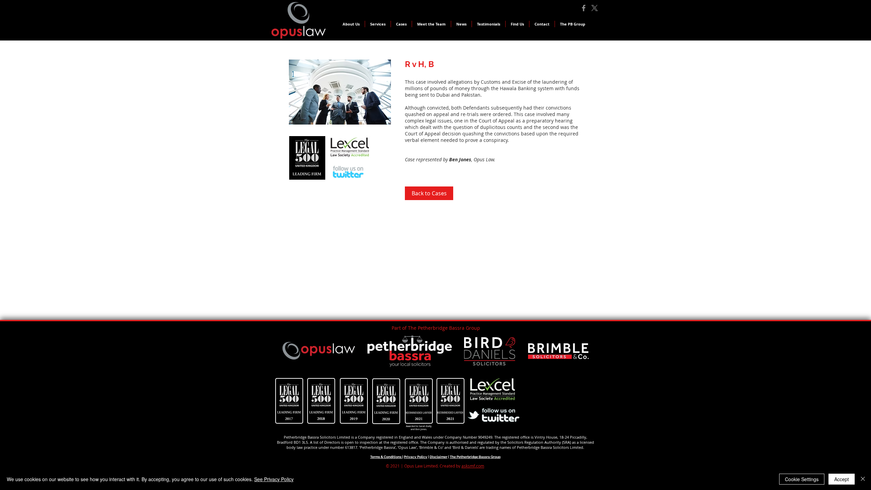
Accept (841, 479)
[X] (594, 8)
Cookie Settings (802, 479)
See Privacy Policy (274, 479)
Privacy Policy (415, 457)
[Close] (863, 479)
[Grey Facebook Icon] (583, 8)
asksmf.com (472, 466)
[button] (401, 24)
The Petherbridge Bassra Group (475, 457)
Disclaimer (438, 457)
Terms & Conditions (386, 457)
